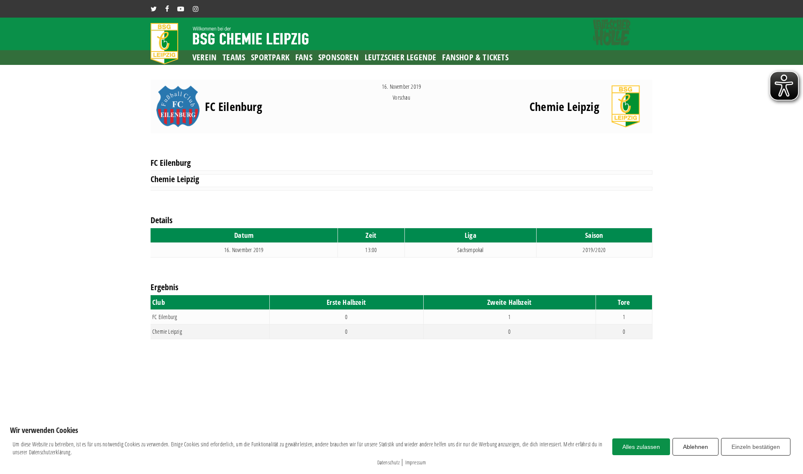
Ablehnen (695, 446)
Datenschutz (388, 462)
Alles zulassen (641, 446)
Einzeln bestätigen (755, 446)
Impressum (415, 462)
